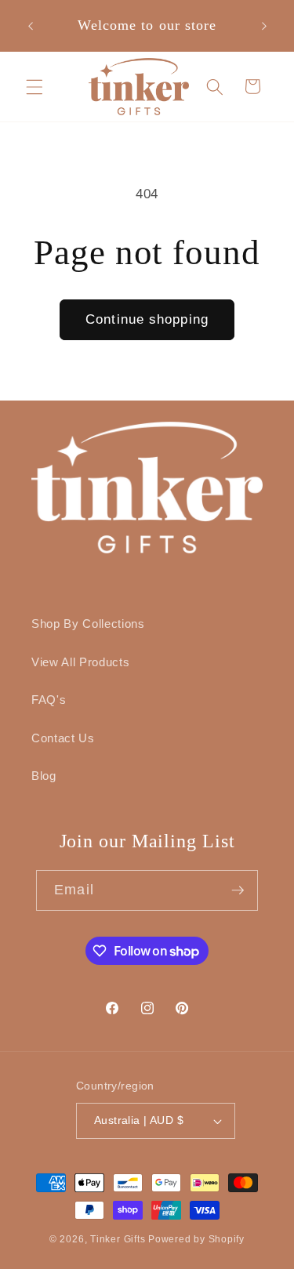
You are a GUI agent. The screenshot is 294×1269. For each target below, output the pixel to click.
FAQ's (48, 699)
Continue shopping (147, 319)
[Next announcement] (264, 26)
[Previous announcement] (30, 26)
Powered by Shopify (196, 1239)
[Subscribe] (237, 890)
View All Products (80, 662)
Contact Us (63, 738)
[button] (34, 86)
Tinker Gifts (117, 1239)
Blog (43, 775)
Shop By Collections (88, 623)
